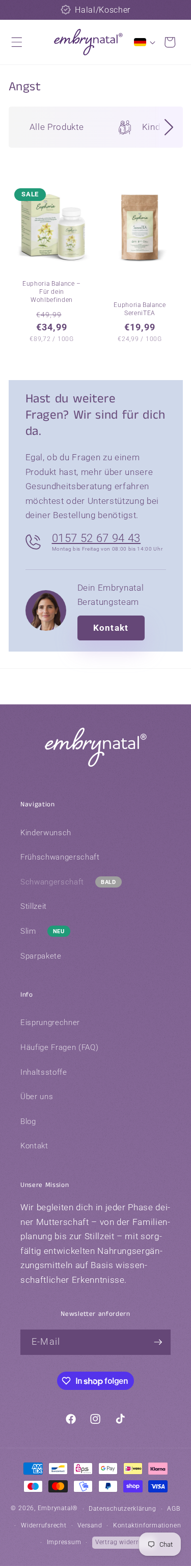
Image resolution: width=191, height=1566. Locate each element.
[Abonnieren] (158, 1342)
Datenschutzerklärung (122, 1508)
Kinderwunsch (45, 832)
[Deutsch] (142, 42)
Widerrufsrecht (44, 1525)
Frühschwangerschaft (60, 857)
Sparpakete (41, 956)
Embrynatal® (58, 1508)
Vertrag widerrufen (123, 1542)
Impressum (64, 1542)
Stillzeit (33, 906)
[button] (17, 42)
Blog (28, 1121)
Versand (89, 1525)
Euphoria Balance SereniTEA (140, 309)
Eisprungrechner (50, 1022)
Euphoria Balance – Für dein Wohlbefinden (51, 291)
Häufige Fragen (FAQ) (59, 1047)
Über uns (36, 1096)
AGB (173, 1508)
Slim (28, 931)
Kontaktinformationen (147, 1525)
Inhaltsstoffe (43, 1072)
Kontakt (110, 628)
